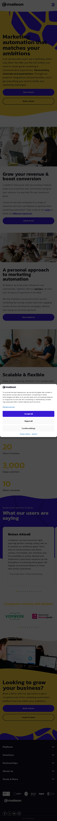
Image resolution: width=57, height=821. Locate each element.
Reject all (29, 421)
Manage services (9, 407)
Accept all (28, 413)
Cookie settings (28, 428)
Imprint (34, 434)
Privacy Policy (25, 434)
